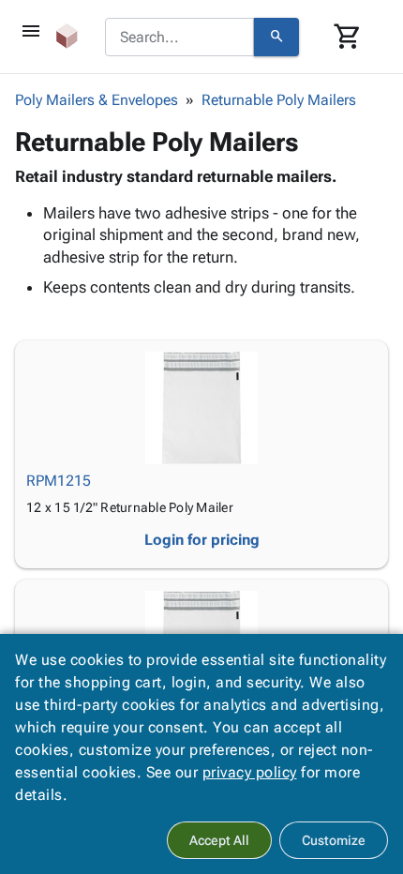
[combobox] (179, 37)
